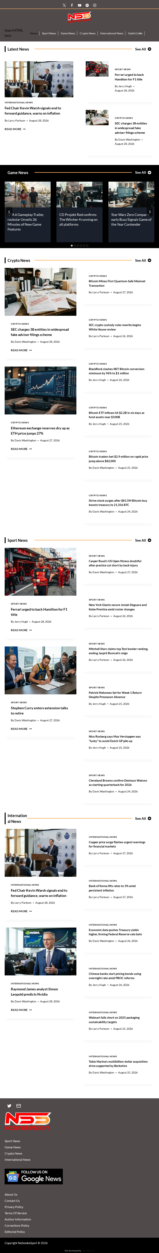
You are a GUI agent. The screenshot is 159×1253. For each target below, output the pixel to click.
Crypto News (88, 33)
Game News (68, 33)
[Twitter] (9, 1106)
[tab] (72, 246)
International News (111, 33)
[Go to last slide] (9, 212)
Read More (15, 129)
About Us (11, 1194)
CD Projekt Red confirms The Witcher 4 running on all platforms (78, 219)
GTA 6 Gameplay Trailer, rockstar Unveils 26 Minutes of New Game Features (26, 221)
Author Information (18, 1219)
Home (33, 33)
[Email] (18, 1106)
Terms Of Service (16, 1213)
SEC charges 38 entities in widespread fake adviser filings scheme (131, 127)
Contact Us (12, 1200)
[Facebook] (72, 5)
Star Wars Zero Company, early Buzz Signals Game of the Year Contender (131, 219)
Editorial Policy (15, 1231)
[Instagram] (94, 5)
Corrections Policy (17, 1225)
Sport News (49, 33)
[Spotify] (87, 5)
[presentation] (39, 79)
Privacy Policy (14, 1207)
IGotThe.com (89, 1250)
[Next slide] (150, 212)
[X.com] (64, 5)
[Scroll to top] (149, 1232)
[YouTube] (79, 5)
